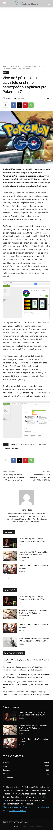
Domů (5, 66)
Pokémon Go (16, 448)
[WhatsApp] (31, 105)
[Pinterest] (25, 105)
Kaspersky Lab (42, 444)
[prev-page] (4, 578)
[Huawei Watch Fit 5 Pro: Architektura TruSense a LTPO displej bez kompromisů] (10, 556)
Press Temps (7, 692)
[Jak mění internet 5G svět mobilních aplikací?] (10, 569)
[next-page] (8, 578)
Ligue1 (5, 660)
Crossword (7, 667)
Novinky (12, 66)
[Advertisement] (26, 34)
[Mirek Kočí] (4, 98)
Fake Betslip (7, 682)
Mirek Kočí (12, 98)
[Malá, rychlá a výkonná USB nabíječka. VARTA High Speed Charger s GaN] (10, 642)
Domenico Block (9, 674)
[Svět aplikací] (26, 3)
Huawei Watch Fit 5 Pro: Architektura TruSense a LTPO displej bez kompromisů (33, 554)
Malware (7, 448)
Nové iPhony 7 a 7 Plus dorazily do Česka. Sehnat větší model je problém (13, 477)
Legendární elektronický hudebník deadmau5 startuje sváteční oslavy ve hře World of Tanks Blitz (25, 684)
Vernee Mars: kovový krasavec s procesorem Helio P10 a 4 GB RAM (40, 477)
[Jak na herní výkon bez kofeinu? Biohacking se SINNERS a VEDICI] (10, 543)
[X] (19, 105)
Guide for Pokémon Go (26, 444)
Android (13, 444)
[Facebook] (13, 105)
